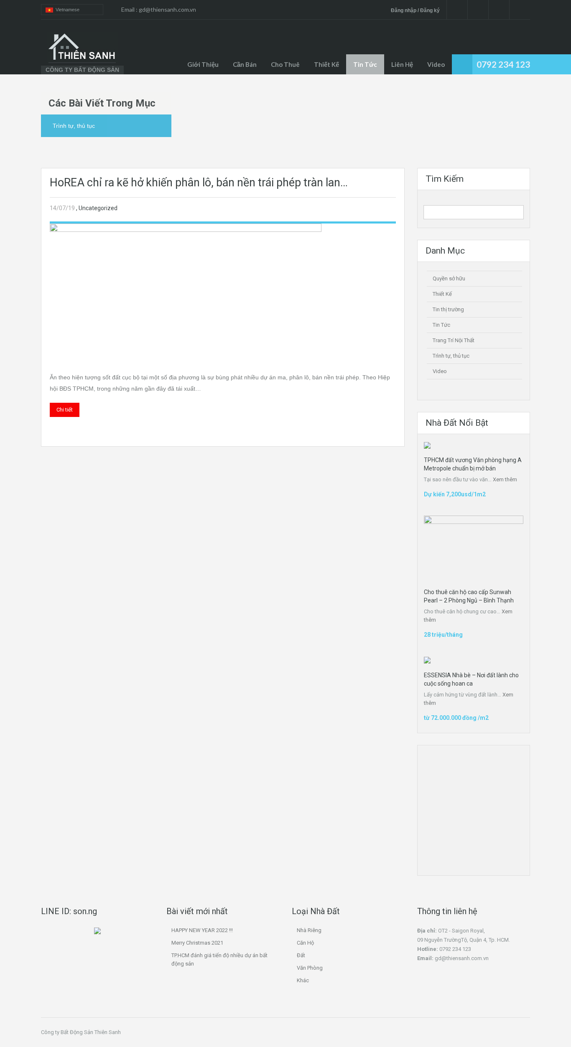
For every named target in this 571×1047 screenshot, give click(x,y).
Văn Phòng (310, 968)
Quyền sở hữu (449, 278)
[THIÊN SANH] (82, 47)
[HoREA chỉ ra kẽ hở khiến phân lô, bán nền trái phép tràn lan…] (185, 290)
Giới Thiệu (203, 64)
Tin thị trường (448, 309)
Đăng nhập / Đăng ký (415, 10)
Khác (303, 980)
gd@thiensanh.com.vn (167, 9)
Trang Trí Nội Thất (453, 340)
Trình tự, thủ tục (451, 356)
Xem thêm (505, 479)
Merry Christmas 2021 (197, 943)
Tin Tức (441, 325)
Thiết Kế (326, 64)
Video (436, 64)
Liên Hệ (402, 64)
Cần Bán (245, 64)
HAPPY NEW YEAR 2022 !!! (202, 930)
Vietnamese (66, 9)
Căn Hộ (305, 943)
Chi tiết (64, 410)
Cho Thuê (285, 64)
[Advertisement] (489, 799)
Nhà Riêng (309, 930)
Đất (301, 955)
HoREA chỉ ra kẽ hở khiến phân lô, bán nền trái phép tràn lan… (199, 182)
